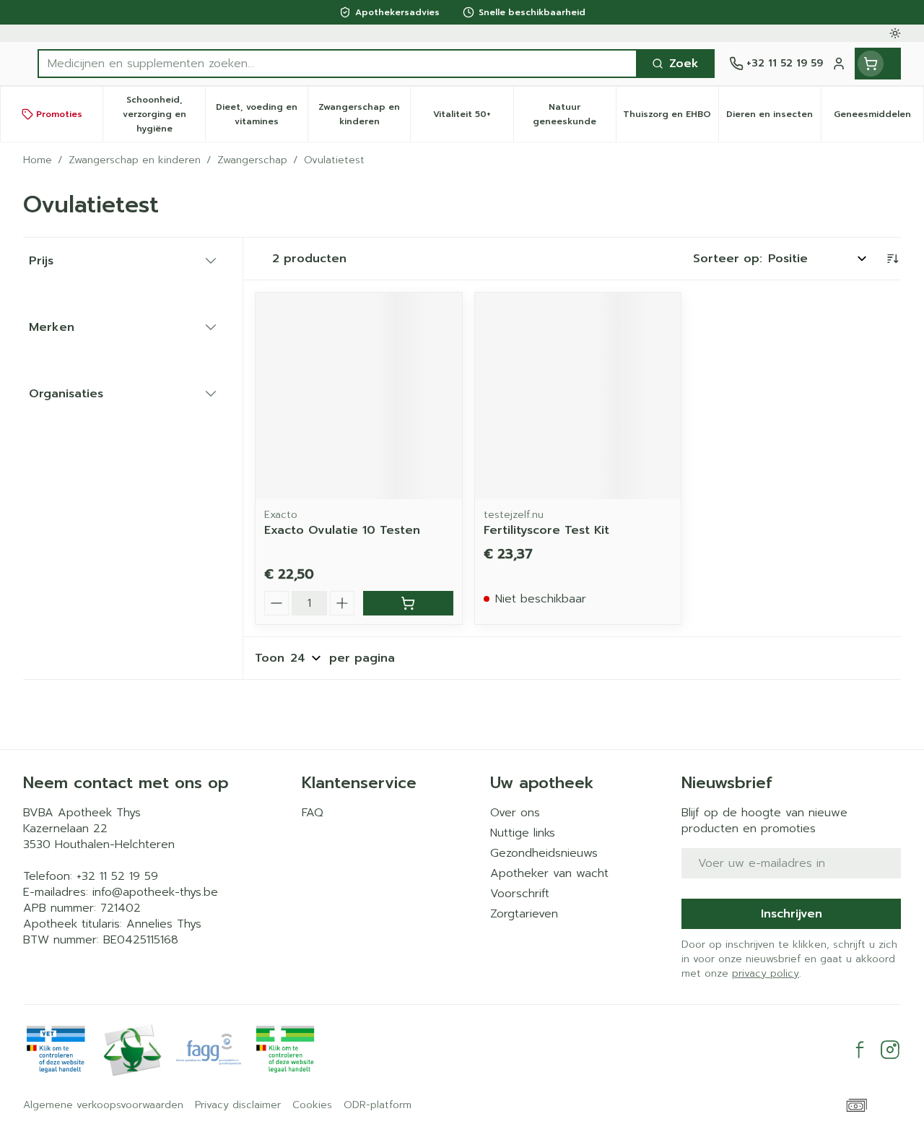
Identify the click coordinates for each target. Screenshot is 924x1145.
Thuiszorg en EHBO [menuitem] (670, 118)
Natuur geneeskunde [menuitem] (574, 114)
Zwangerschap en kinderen (135, 160)
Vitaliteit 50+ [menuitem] (473, 118)
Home (37, 160)
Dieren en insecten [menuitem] (773, 118)
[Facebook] (860, 1049)
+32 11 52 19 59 (117, 876)
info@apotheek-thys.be (155, 892)
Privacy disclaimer (238, 1105)
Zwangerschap (252, 160)
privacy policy (765, 973)
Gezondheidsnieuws (544, 853)
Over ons (515, 813)
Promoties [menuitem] (59, 114)
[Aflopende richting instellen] (892, 258)
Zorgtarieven (524, 914)
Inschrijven (791, 914)
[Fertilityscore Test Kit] (578, 396)
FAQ (312, 813)
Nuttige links (522, 833)
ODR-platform (377, 1105)
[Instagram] (890, 1049)
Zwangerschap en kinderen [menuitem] (364, 114)
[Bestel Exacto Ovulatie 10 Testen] (408, 603)
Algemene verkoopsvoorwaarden (103, 1105)
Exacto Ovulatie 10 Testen (342, 530)
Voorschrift (519, 894)
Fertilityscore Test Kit (546, 530)
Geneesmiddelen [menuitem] (878, 118)
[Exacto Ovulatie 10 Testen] (359, 396)
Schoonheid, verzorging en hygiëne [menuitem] (164, 114)
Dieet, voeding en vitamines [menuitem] (262, 114)
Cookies (312, 1105)
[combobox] (337, 63)
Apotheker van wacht (549, 873)
